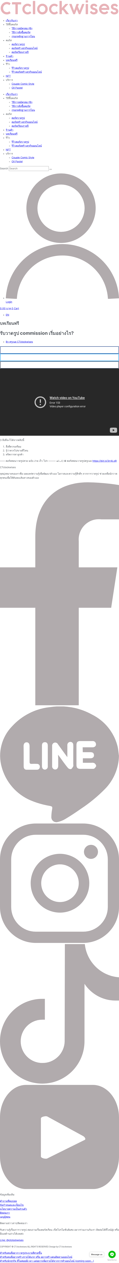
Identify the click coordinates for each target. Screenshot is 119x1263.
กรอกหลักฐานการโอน (23, 36)
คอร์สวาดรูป (18, 44)
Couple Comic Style (23, 83)
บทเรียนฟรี (11, 60)
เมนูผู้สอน (5, 1216)
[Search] (50, 169)
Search (4, 168)
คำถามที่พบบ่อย (8, 1201)
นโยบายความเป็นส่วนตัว (13, 1209)
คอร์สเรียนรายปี (20, 52)
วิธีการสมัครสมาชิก (22, 28)
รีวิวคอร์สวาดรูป (20, 68)
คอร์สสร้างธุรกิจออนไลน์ (25, 48)
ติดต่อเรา (5, 1212)
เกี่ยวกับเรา (12, 20)
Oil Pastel (17, 87)
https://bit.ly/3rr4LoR (104, 460)
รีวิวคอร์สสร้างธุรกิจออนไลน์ (27, 71)
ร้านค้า (9, 56)
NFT (8, 76)
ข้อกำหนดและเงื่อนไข (12, 1205)
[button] (59, 350)
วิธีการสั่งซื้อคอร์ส (21, 32)
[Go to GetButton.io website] (112, 1260)
